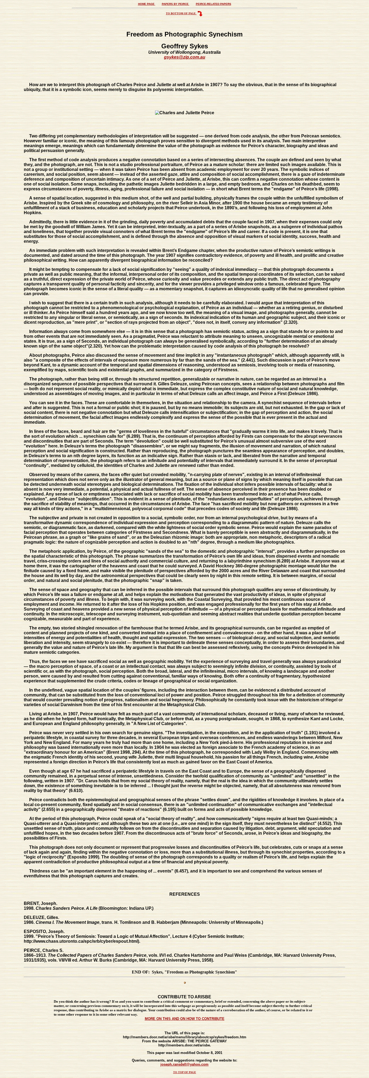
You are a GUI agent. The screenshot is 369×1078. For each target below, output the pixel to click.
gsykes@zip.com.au (184, 57)
